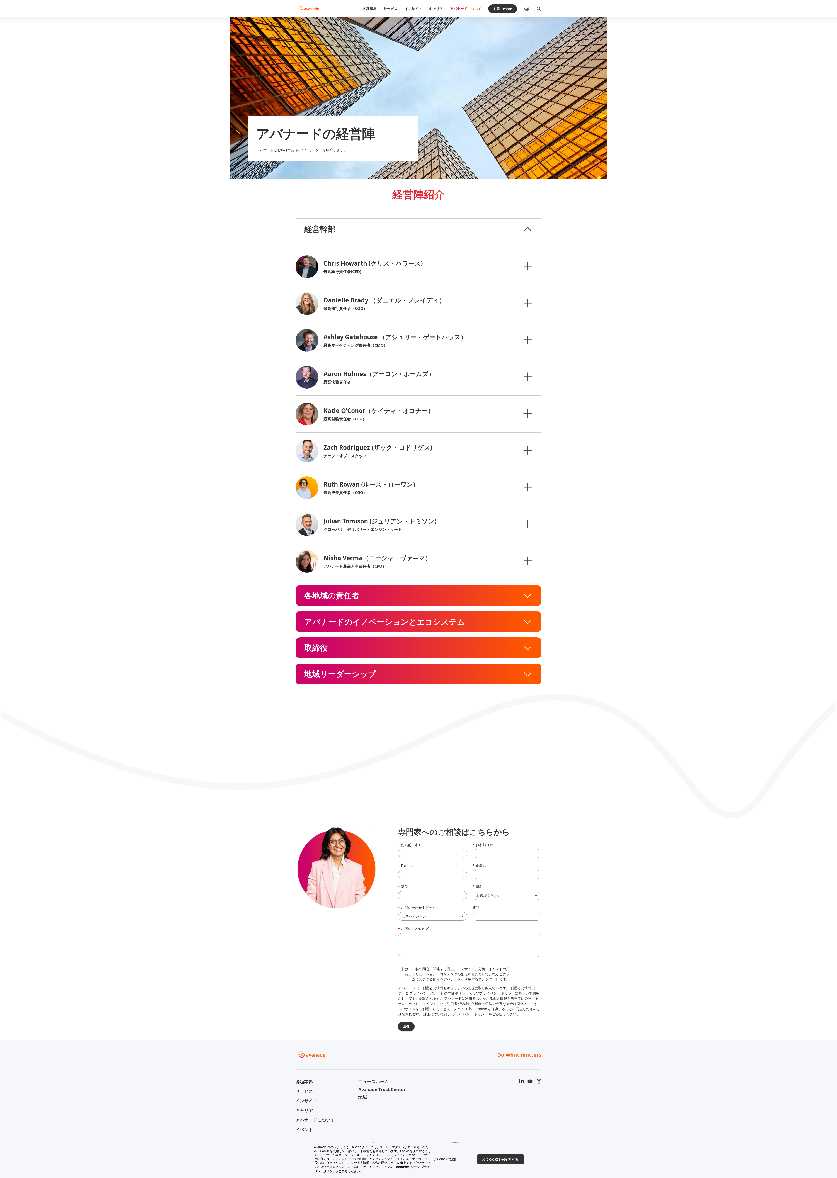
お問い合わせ (502, 9)
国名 (478, 886)
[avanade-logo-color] (308, 9)
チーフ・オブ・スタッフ (345, 455)
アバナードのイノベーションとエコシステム (384, 622)
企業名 (479, 865)
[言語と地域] (530, 8)
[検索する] (538, 8)
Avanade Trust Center (382, 1089)
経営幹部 (320, 229)
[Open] (527, 266)
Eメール (405, 865)
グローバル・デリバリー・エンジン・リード (362, 529)
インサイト (413, 8)
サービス (391, 8)
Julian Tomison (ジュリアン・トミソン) (379, 521)
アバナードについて (465, 8)
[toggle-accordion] (527, 229)
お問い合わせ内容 (413, 928)
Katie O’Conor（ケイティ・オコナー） (378, 410)
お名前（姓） (485, 844)
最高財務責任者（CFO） (344, 418)
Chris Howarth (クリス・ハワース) (373, 263)
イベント (304, 1129)
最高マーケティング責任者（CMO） (355, 345)
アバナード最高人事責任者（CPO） (354, 566)
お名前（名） (410, 844)
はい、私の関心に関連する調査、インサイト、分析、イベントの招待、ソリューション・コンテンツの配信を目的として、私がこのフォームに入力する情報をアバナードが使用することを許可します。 (457, 974)
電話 (476, 907)
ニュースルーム (373, 1082)
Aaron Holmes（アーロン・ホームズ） (379, 374)
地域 (362, 1097)
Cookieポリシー (405, 1167)
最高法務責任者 (337, 382)
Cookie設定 (447, 1159)
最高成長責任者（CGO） (345, 492)
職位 (403, 886)
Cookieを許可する (503, 1159)
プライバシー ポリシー (470, 1014)
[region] (418, 1159)
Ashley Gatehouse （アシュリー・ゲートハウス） (395, 337)
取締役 (316, 648)
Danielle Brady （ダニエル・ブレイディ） (384, 300)
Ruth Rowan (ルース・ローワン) (369, 484)
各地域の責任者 (331, 596)
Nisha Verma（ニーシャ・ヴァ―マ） (377, 558)
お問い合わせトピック (417, 907)
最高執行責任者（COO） (345, 308)
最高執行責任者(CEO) (342, 271)
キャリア (436, 8)
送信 (406, 1026)
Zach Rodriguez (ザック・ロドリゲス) (377, 447)
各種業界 (370, 8)
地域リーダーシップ (340, 674)
